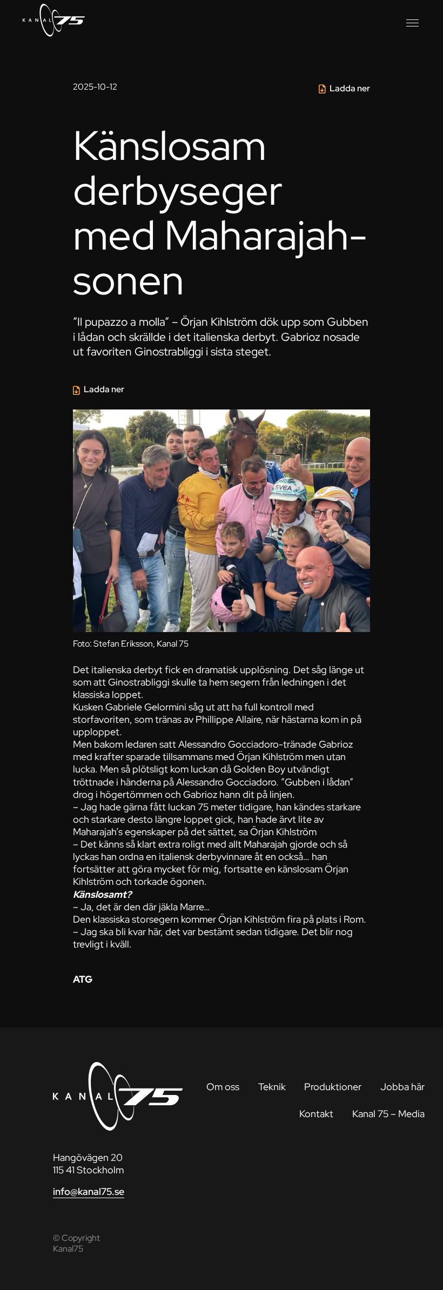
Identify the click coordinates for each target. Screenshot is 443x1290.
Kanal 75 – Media (388, 1113)
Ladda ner (350, 88)
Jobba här (402, 1086)
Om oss (222, 1086)
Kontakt (316, 1113)
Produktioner (332, 1086)
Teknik (272, 1086)
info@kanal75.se (88, 1191)
